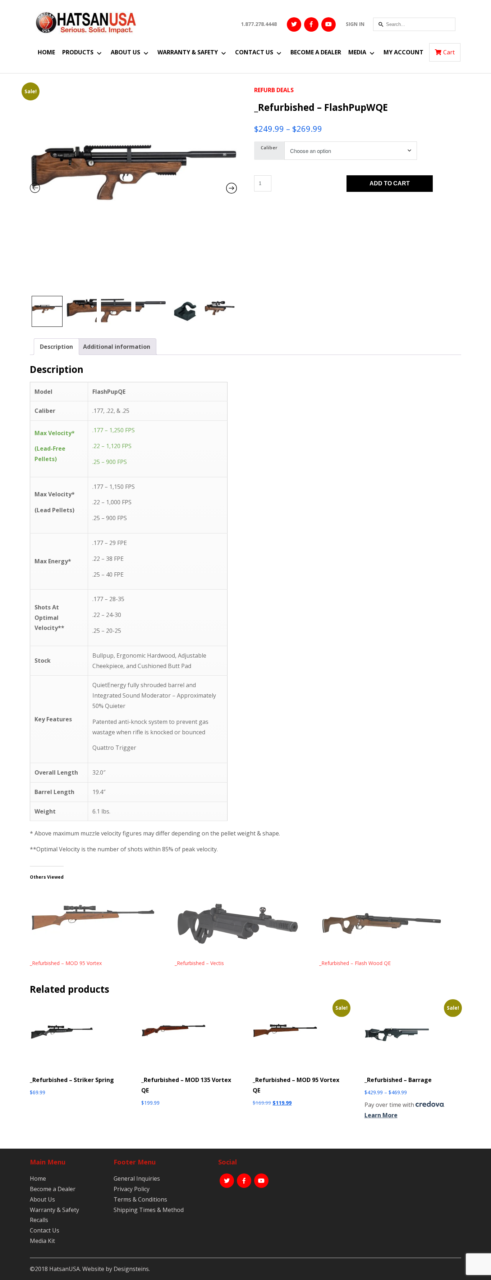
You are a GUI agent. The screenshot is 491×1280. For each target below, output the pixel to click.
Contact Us (254, 52)
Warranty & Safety (187, 52)
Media (357, 52)
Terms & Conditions (140, 1199)
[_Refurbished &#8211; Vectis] (243, 924)
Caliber (269, 147)
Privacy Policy (132, 1189)
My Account (403, 52)
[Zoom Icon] (133, 188)
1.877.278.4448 (259, 24)
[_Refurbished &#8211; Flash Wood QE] (388, 924)
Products (77, 52)
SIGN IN (355, 24)
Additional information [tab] (116, 347)
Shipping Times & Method (149, 1210)
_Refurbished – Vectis (199, 963)
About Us (125, 52)
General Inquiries (137, 1178)
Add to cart (390, 183)
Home (46, 52)
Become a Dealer (315, 52)
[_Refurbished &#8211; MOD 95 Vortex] (99, 924)
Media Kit (42, 1241)
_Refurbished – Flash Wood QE (355, 963)
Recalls (39, 1220)
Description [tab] (56, 347)
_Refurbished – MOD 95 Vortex (66, 963)
